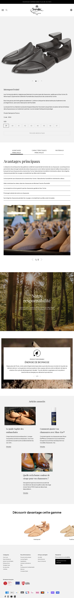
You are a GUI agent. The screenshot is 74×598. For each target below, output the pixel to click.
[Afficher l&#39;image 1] (35, 81)
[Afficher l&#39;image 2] (38, 81)
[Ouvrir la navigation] (3, 10)
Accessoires (6, 567)
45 (44, 125)
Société (40, 557)
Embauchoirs (6, 563)
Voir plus (8, 446)
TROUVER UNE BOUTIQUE (37, 133)
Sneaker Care (6, 565)
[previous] (33, 260)
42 (25, 125)
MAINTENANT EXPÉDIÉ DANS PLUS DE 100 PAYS (37, 1)
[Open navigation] (71, 10)
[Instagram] (8, 596)
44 (38, 125)
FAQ (21, 565)
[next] (41, 260)
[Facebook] (5, 596)
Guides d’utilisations (25, 563)
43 (31, 125)
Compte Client (24, 571)
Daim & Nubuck (7, 559)
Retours (22, 569)
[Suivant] (41, 80)
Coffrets (5, 569)
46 (50, 125)
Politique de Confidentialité (27, 567)
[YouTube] (11, 596)
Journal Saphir (24, 559)
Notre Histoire (41, 559)
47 (56, 125)
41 (18, 125)
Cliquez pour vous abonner (61, 561)
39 (6, 125)
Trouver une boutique (25, 557)
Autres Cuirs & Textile (8, 561)
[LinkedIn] (15, 596)
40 (12, 125)
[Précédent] (32, 80)
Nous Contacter (42, 561)
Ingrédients (23, 561)
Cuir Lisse (5, 557)
